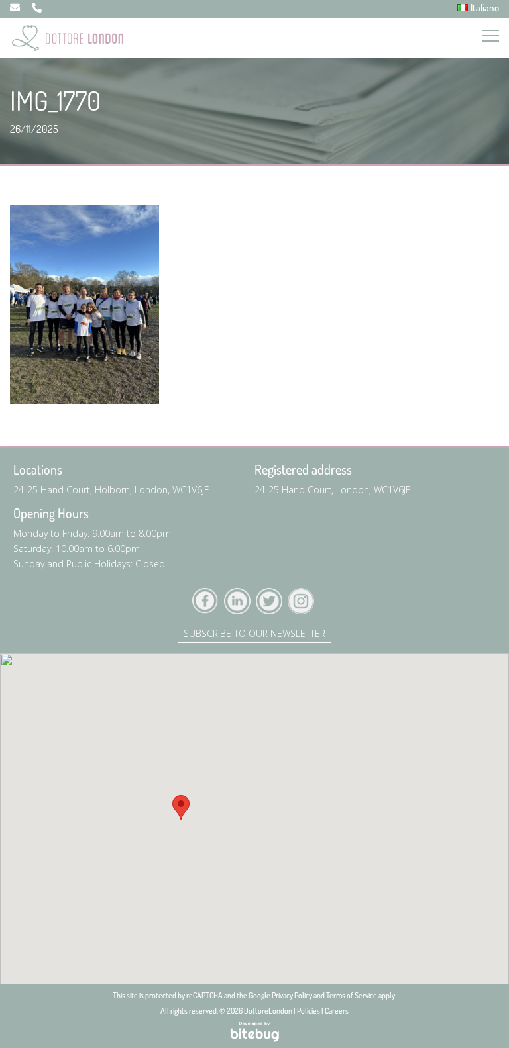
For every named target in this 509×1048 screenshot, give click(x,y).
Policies (308, 1011)
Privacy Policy (292, 995)
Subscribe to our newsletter (254, 633)
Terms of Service (351, 995)
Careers (337, 1011)
